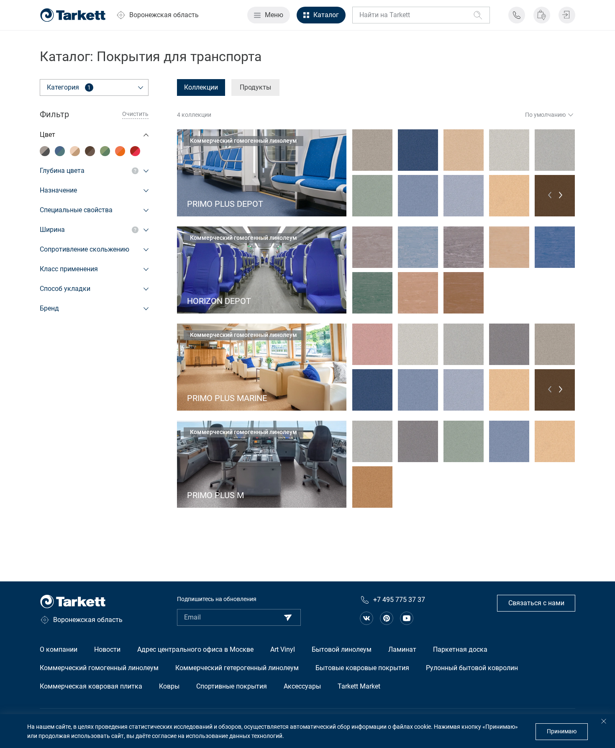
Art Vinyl (282, 649)
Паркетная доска (460, 649)
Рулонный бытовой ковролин (472, 668)
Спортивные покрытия (231, 686)
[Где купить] (541, 15)
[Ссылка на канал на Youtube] (406, 618)
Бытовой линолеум (342, 649)
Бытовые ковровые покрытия (362, 668)
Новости (107, 649)
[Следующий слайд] (560, 195)
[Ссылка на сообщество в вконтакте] (366, 618)
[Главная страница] (73, 15)
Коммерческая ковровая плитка (91, 686)
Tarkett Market (359, 686)
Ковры (169, 686)
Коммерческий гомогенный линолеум (99, 668)
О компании (58, 649)
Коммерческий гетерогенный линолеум (237, 668)
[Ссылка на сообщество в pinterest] (386, 618)
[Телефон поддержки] (516, 15)
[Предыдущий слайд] (549, 194)
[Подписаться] (288, 617)
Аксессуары (302, 686)
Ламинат (402, 649)
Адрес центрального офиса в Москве (195, 649)
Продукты (255, 87)
